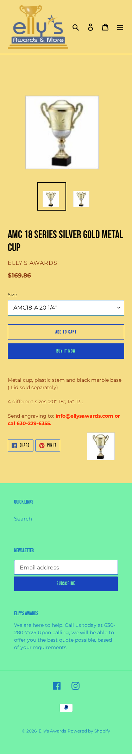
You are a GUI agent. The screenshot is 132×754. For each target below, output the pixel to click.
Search (23, 518)
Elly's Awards (52, 731)
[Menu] (120, 27)
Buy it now (66, 351)
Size (12, 294)
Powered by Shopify (89, 731)
